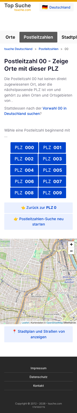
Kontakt (38, 385)
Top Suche (17, 7)
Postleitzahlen (38, 37)
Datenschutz (38, 377)
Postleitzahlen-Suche (37, 219)
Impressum (38, 368)
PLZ (24, 147)
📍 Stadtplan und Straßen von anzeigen (38, 334)
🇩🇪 (56, 7)
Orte (10, 37)
